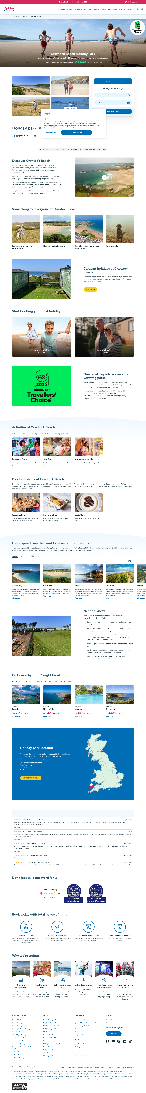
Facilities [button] (60, 149)
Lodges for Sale (80, 1035)
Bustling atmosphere (34, 682)
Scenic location (66, 682)
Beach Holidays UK (49, 1020)
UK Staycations (48, 1032)
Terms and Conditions (67, 1067)
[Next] (133, 561)
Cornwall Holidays (18, 1020)
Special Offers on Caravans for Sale (86, 1023)
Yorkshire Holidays (18, 1058)
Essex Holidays (17, 1032)
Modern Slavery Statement (125, 1067)
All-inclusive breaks (49, 1053)
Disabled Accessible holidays (52, 1026)
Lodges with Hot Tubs (50, 1050)
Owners (77, 1029)
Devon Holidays (17, 1023)
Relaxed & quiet (51, 682)
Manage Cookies (51, 132)
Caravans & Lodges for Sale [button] (95, 149)
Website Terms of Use (85, 1067)
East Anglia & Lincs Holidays (21, 1029)
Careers (77, 1050)
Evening (34, 434)
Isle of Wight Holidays (19, 1035)
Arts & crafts (44, 434)
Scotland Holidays (18, 1052)
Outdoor (24, 434)
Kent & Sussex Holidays (19, 1038)
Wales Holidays (17, 1055)
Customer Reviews (81, 1056)
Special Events (48, 1047)
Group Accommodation (51, 1041)
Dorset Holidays (17, 1026)
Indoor (14, 434)
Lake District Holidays (19, 1041)
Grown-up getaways (60, 434)
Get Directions (68, 62)
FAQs (107, 1023)
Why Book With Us (81, 1044)
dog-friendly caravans (101, 279)
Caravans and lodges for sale (84, 1020)
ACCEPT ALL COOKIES (76, 132)
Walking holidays (49, 1056)
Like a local (35, 556)
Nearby (15, 556)
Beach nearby (17, 682)
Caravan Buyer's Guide (82, 1026)
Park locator (132, 2)
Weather (24, 556)
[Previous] (126, 561)
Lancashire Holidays (19, 1044)
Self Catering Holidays (50, 1029)
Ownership (78, 1032)
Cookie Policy (64, 125)
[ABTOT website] (73, 1086)
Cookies (110, 1067)
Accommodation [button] (46, 149)
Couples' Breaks (48, 1035)
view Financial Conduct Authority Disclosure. (120, 1074)
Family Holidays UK (49, 1038)
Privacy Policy (99, 1067)
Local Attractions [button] (74, 149)
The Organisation (80, 1047)
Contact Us (109, 1020)
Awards (77, 1053)
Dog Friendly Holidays (50, 1023)
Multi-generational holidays (52, 1044)
